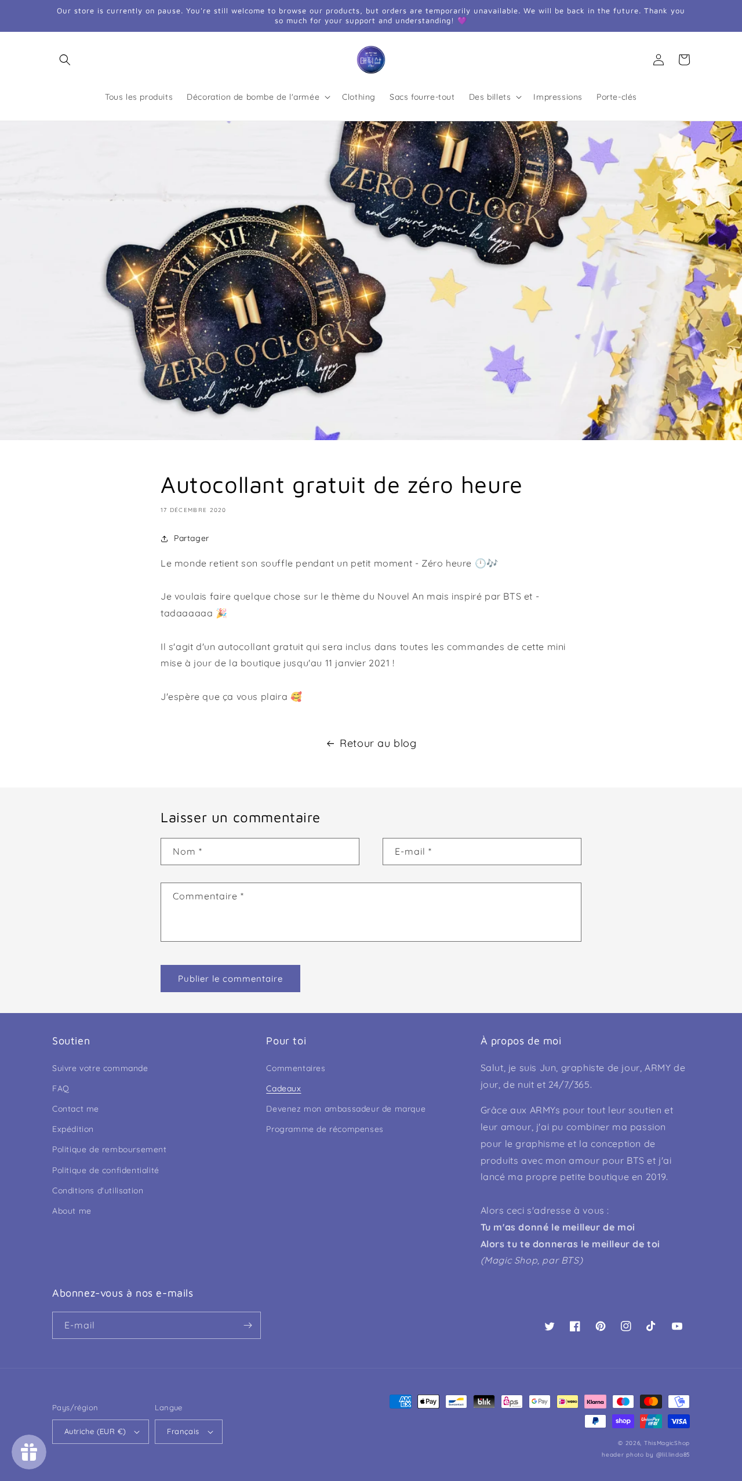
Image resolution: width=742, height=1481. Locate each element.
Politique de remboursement (109, 1149)
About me (72, 1211)
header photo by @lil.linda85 (646, 1454)
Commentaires (295, 1068)
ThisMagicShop (667, 1443)
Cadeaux (283, 1088)
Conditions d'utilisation (97, 1190)
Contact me (75, 1109)
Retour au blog (378, 743)
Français (183, 1431)
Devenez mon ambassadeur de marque (345, 1109)
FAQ (61, 1088)
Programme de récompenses (324, 1129)
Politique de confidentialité (105, 1170)
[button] (65, 59)
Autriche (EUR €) (95, 1431)
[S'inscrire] (247, 1325)
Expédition (73, 1129)
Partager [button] (191, 538)
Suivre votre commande (100, 1068)
